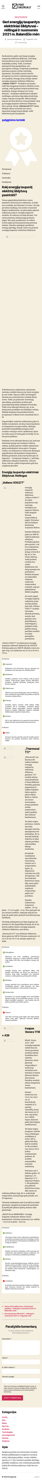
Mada (4, 1423)
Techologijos (7, 1432)
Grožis (4, 1417)
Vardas (5, 1358)
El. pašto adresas (8, 1367)
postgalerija (17, 39)
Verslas (5, 1438)
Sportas (5, 1426)
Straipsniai (12, 1477)
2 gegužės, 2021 (31, 39)
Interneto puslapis (8, 1377)
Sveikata (5, 1429)
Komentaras (7, 1339)
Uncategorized (21, 17)
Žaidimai (5, 1441)
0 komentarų (22, 42)
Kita (3, 1420)
